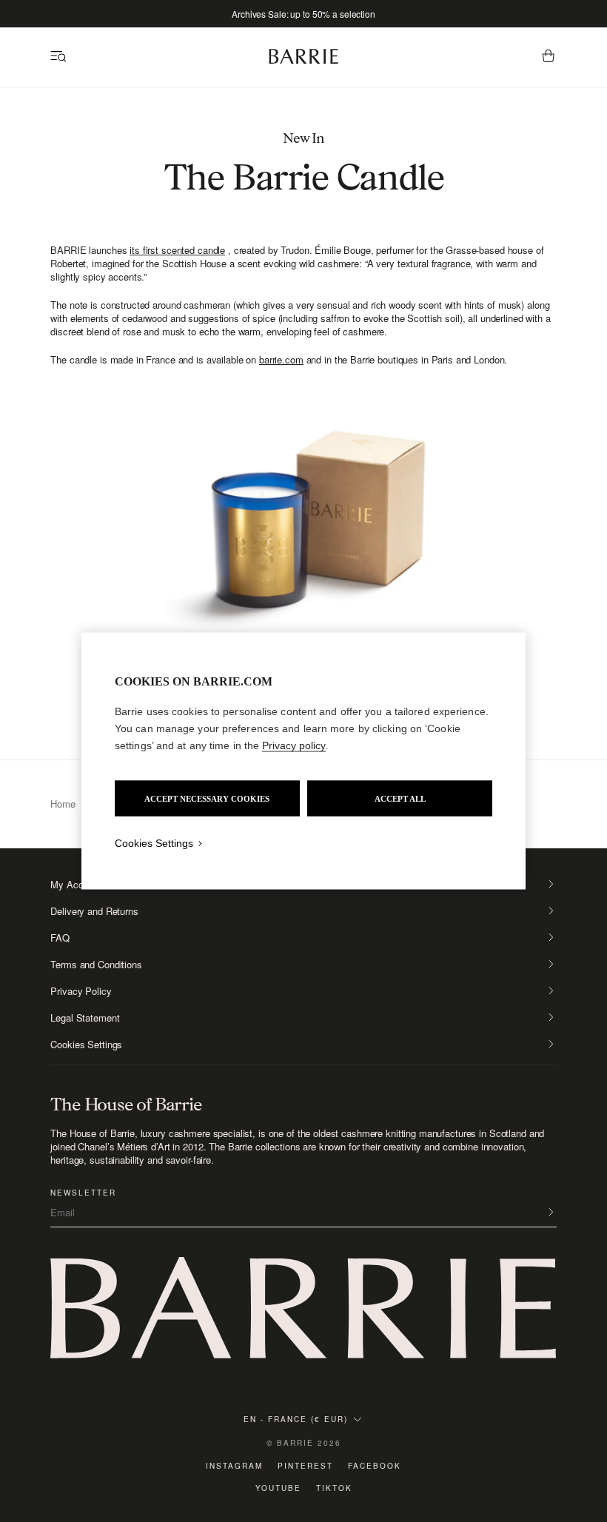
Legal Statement (84, 1018)
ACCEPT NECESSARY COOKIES (206, 798)
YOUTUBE (278, 1488)
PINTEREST (305, 1465)
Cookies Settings (86, 1044)
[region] (303, 761)
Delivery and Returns (94, 911)
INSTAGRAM (234, 1465)
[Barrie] (303, 61)
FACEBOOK (374, 1465)
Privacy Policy (80, 991)
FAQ (60, 938)
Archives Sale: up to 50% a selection (303, 13)
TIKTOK (334, 1488)
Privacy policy (294, 745)
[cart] (548, 57)
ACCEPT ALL (400, 798)
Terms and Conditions (95, 964)
